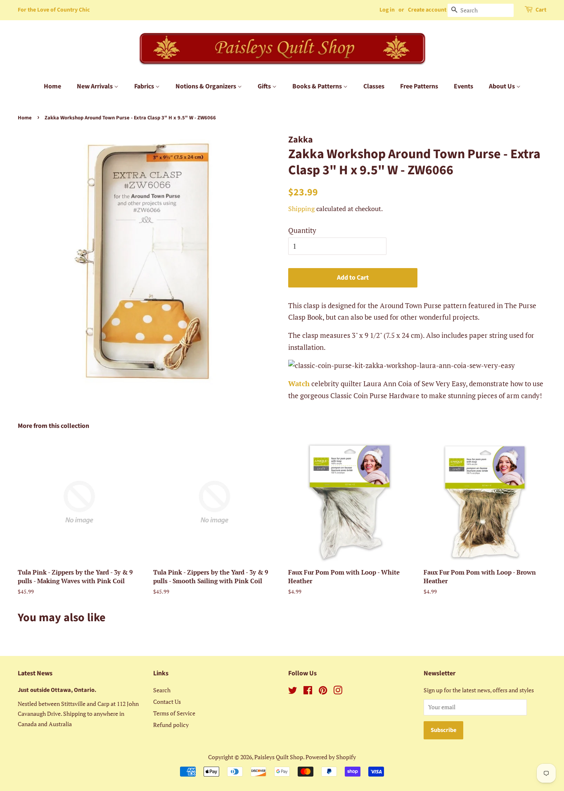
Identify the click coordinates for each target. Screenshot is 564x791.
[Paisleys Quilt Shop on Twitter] (292, 692)
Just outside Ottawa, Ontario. (57, 690)
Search (162, 690)
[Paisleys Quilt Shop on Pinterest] (322, 692)
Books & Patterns (317, 86)
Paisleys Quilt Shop (278, 757)
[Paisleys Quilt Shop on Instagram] (337, 692)
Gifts (265, 86)
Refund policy (171, 725)
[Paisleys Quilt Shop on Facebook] (308, 692)
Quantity (302, 230)
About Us (502, 86)
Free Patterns (419, 86)
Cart (541, 10)
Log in (387, 10)
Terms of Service (174, 713)
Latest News (35, 673)
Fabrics (144, 86)
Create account (427, 10)
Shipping (301, 208)
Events (463, 86)
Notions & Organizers (206, 86)
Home (52, 86)
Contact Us (167, 701)
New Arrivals (95, 86)
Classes (373, 86)
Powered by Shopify (331, 757)
